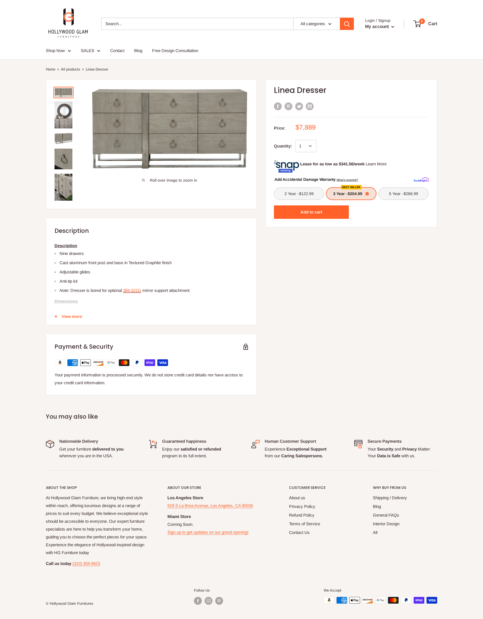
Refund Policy (301, 515)
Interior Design (386, 523)
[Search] (347, 24)
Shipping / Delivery (390, 497)
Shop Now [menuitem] (55, 50)
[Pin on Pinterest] (288, 106)
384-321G (132, 290)
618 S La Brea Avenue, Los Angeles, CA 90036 (210, 505)
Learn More (376, 163)
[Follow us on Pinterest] (219, 601)
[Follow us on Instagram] (208, 601)
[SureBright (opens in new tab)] (421, 179)
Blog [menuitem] (138, 50)
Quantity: (283, 146)
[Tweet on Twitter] (299, 106)
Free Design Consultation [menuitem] (175, 50)
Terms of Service (304, 523)
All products (70, 69)
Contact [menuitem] (117, 50)
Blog (377, 506)
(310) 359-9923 (86, 563)
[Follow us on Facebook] (198, 601)
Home (50, 69)
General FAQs (386, 515)
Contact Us (299, 532)
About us (297, 497)
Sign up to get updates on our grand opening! (207, 532)
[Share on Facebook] (278, 106)
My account (377, 26)
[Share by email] (310, 106)
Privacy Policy (302, 506)
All (375, 532)
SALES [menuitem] (87, 50)
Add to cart (311, 212)
